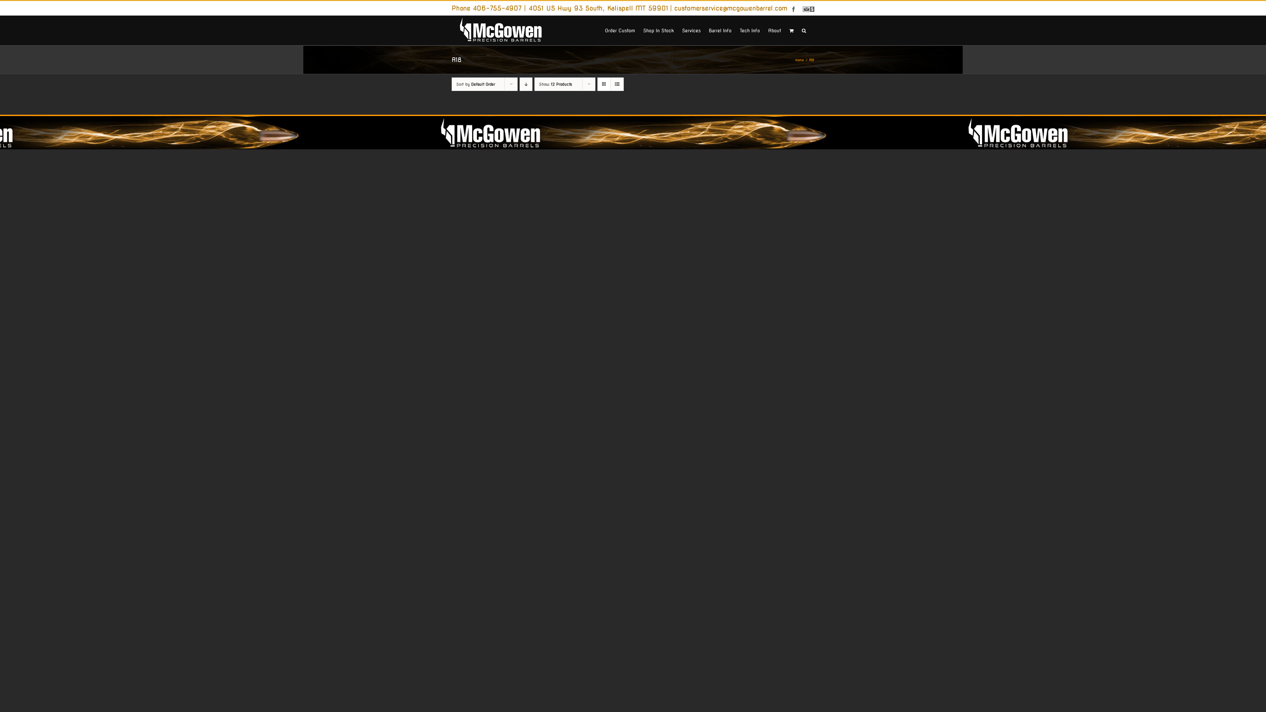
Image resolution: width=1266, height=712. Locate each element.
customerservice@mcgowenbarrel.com (730, 8)
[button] (804, 30)
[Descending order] (526, 84)
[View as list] (617, 84)
